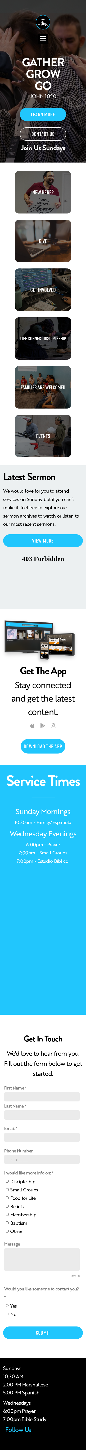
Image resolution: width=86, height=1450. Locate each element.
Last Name (14, 1106)
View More (43, 540)
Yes (13, 1306)
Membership (23, 1214)
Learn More (43, 114)
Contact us (43, 134)
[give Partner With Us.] (43, 262)
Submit (43, 1332)
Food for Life (22, 1198)
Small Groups (24, 1189)
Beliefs (17, 1206)
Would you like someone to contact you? (41, 1288)
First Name (14, 1088)
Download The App (43, 746)
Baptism (18, 1223)
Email (9, 1128)
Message (12, 1244)
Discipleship (22, 1181)
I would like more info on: (27, 1172)
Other (16, 1231)
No (13, 1314)
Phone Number (18, 1150)
